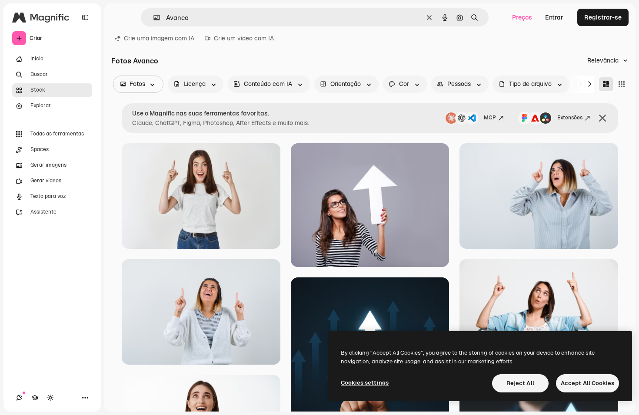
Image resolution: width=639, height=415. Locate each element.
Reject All (520, 383)
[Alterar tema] (50, 398)
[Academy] (35, 398)
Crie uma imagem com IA (159, 38)
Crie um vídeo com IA (244, 38)
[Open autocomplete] (153, 17)
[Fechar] (602, 118)
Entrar (554, 17)
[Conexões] (19, 398)
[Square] (622, 84)
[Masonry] (606, 84)
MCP (490, 117)
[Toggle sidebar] (85, 17)
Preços (522, 17)
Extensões (569, 117)
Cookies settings (365, 382)
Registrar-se (603, 17)
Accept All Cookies (587, 383)
